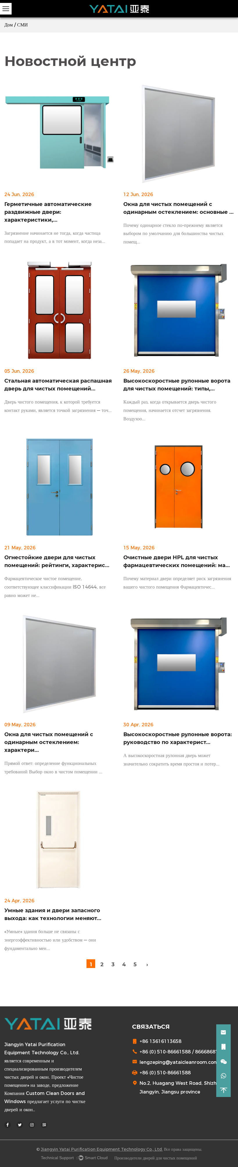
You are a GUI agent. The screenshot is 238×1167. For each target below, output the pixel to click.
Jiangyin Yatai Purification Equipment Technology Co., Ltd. (102, 1149)
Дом (8, 25)
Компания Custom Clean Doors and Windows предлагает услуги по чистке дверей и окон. (44, 1101)
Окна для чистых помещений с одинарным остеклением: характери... (48, 742)
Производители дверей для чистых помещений (155, 1158)
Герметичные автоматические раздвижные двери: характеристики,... (48, 212)
